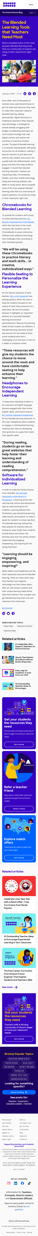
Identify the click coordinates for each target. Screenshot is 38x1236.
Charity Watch (7, 1165)
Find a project (7, 1120)
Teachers (12, 1101)
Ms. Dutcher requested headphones (17, 415)
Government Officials (21, 1198)
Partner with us (7, 1129)
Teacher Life (19, 1071)
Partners (28, 1104)
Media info (23, 1136)
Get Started (7, 608)
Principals (10, 1195)
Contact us (23, 1139)
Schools (29, 1232)
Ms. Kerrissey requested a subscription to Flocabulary (14, 496)
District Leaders (24, 1195)
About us (23, 1120)
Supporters (23, 1101)
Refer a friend (19, 809)
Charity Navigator (19, 1165)
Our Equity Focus (25, 1123)
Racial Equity (28, 1063)
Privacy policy (10, 1232)
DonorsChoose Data (19, 1079)
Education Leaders (14, 1104)
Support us (6, 1133)
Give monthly (6, 1123)
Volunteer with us (8, 1136)
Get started (19, 744)
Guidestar (32, 1165)
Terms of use (21, 1232)
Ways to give (6, 1139)
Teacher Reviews (11, 1063)
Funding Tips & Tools (19, 1075)
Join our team (24, 1126)
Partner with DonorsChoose (19, 1221)
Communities (24, 1129)
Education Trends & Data (19, 1059)
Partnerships (9, 1067)
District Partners (26, 1067)
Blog (21, 1133)
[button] (31, 4)
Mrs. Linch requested (19, 296)
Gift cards (5, 1126)
